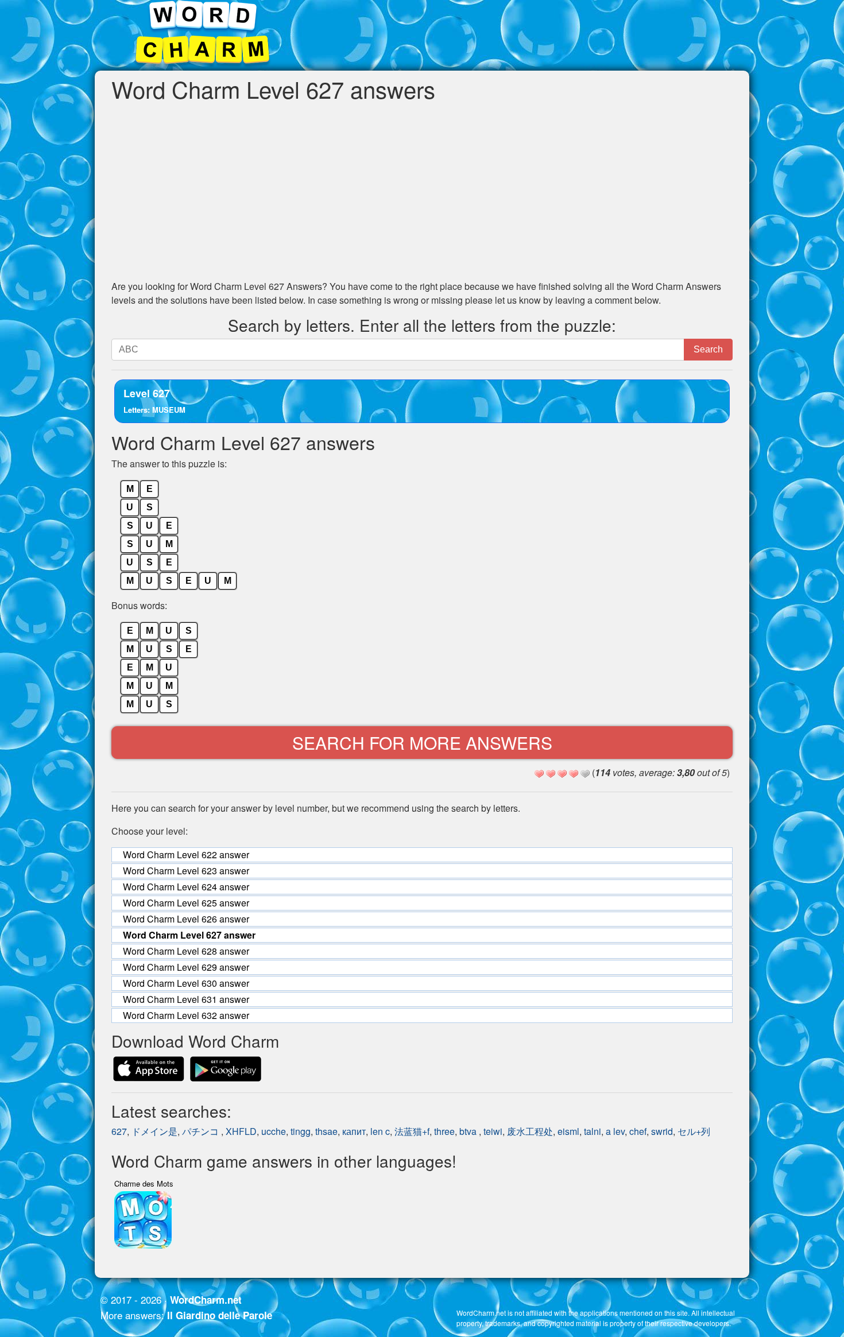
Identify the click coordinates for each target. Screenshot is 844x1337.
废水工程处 (530, 1131)
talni (592, 1131)
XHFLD (241, 1131)
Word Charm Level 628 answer (186, 951)
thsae (326, 1131)
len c (380, 1131)
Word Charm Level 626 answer (186, 918)
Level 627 (154, 400)
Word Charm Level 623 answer (186, 870)
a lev (615, 1131)
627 (119, 1131)
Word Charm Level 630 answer (186, 983)
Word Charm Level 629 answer (186, 967)
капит (354, 1131)
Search (708, 349)
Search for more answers (422, 742)
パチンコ (201, 1131)
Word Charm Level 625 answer (186, 902)
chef (637, 1131)
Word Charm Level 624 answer (186, 886)
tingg (301, 1131)
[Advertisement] (422, 190)
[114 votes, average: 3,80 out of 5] (539, 773)
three (444, 1131)
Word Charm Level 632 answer (186, 1015)
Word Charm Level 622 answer (186, 854)
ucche (273, 1131)
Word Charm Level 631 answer (186, 999)
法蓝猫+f (411, 1131)
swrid (662, 1131)
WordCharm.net (206, 1300)
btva (469, 1131)
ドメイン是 (154, 1131)
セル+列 (698, 1131)
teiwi (492, 1131)
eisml (568, 1131)
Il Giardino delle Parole (219, 1315)
